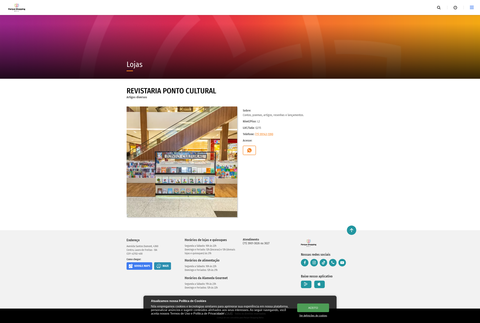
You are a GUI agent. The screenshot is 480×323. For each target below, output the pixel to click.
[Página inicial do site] (17, 7)
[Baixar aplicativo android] (306, 284)
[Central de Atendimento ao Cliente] (333, 262)
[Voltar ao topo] (351, 230)
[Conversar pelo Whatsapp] (249, 150)
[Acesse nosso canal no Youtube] (342, 262)
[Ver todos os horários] (455, 7)
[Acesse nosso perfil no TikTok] (323, 262)
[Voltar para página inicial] (308, 243)
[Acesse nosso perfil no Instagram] (314, 262)
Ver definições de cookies (313, 315)
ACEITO (313, 307)
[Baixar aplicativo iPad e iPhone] (319, 284)
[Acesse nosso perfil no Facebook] (304, 262)
